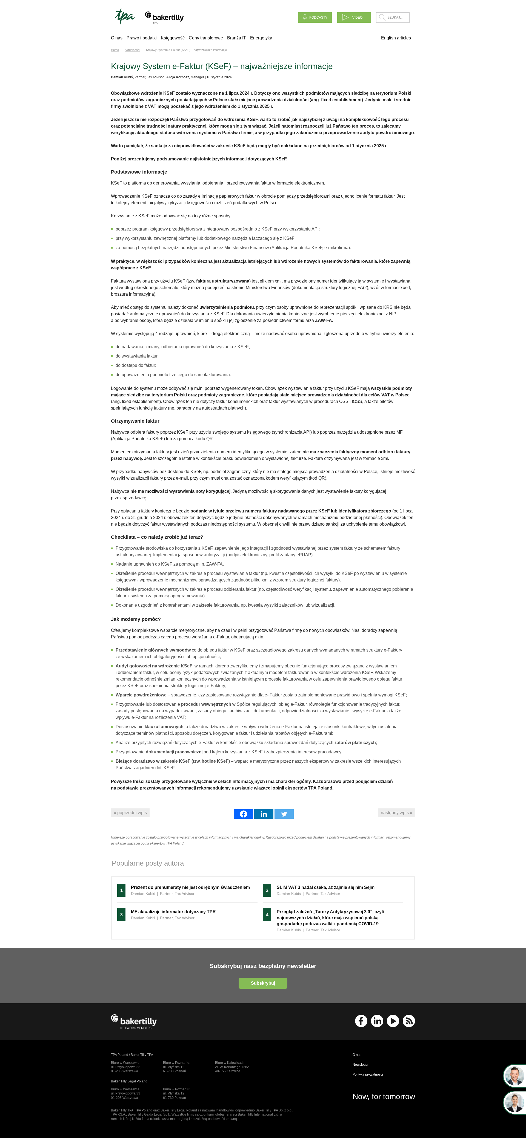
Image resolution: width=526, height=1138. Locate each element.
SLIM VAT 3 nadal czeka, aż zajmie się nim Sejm (326, 887)
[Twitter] (284, 814)
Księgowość (173, 38)
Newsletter (360, 1065)
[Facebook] (243, 814)
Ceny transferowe (206, 38)
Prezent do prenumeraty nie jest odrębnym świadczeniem (191, 887)
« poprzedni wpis (130, 812)
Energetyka (261, 38)
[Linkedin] (263, 814)
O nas (116, 38)
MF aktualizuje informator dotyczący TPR (173, 911)
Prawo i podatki (142, 38)
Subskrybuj (263, 983)
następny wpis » (396, 812)
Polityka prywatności (368, 1074)
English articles (396, 38)
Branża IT (236, 38)
